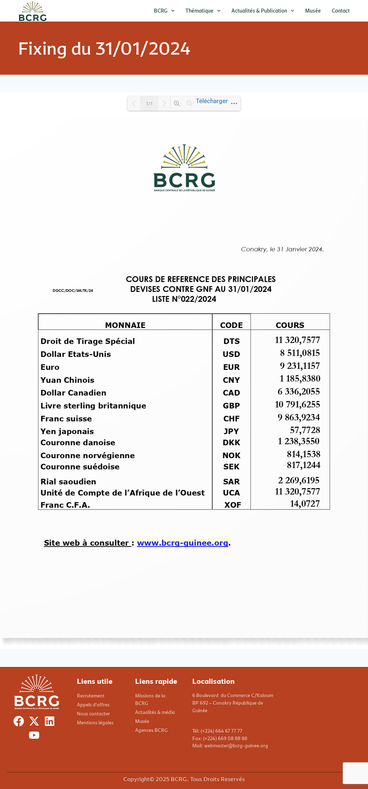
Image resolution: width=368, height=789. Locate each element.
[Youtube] (36, 737)
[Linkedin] (51, 723)
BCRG (160, 11)
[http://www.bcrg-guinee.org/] (182, 542)
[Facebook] (20, 723)
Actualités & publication (259, 11)
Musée (313, 11)
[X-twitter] (36, 723)
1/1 (149, 103)
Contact (341, 11)
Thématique (199, 11)
